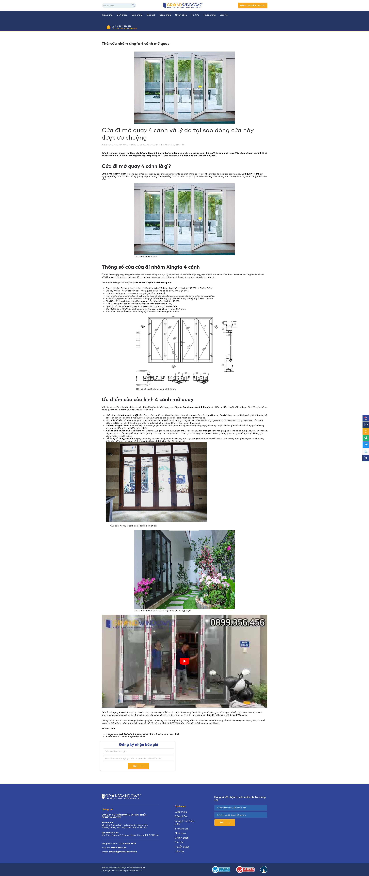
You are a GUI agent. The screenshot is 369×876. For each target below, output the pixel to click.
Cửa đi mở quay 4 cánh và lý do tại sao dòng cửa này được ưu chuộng (178, 134)
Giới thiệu (122, 15)
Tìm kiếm (133, 5)
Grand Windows (170, 155)
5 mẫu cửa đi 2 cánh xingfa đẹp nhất (125, 736)
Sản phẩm (137, 15)
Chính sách (181, 15)
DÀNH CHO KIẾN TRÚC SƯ (252, 5)
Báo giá (151, 15)
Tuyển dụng (209, 15)
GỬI (135, 766)
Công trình (165, 15)
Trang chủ (107, 15)
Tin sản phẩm (166, 145)
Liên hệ (224, 15)
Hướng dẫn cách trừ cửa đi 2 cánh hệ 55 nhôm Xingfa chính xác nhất (142, 734)
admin (119, 145)
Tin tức (195, 15)
